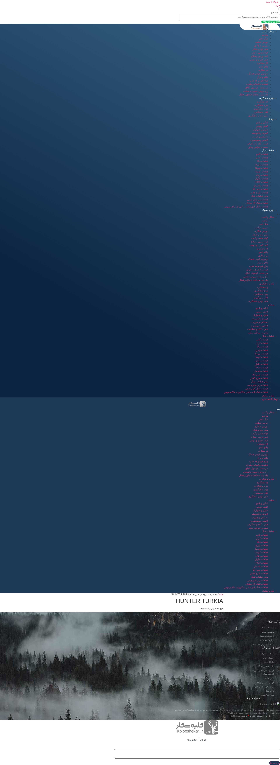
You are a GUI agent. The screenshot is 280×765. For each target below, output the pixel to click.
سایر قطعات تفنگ (259, 196)
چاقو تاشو (263, 66)
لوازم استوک (268, 210)
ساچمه (265, 35)
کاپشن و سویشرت (259, 140)
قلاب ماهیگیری (261, 112)
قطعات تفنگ (268, 150)
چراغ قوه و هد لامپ (258, 80)
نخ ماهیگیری (262, 101)
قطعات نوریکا (261, 168)
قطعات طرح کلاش (259, 192)
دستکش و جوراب (260, 136)
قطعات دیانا (262, 161)
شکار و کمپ (268, 31)
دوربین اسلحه (261, 42)
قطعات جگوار (261, 178)
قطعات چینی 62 (260, 189)
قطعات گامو (262, 154)
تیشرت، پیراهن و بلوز (258, 147)
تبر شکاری (263, 70)
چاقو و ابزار (262, 77)
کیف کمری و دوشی (258, 59)
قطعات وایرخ (262, 164)
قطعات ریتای (262, 175)
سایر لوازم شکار (260, 49)
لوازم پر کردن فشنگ (258, 73)
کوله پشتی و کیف (259, 52)
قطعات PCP (262, 182)
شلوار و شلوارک (260, 129)
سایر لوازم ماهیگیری (258, 115)
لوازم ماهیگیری (266, 98)
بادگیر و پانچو (262, 122)
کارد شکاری (262, 63)
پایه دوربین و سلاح (259, 56)
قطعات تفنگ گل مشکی (256, 203)
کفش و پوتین (262, 126)
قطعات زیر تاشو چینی (257, 199)
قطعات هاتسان (261, 185)
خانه (221, 594)
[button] (279, 8)
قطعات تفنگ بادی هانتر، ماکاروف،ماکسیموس (246, 206)
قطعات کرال (262, 157)
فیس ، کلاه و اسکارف (257, 143)
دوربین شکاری (261, 45)
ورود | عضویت (196, 739)
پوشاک (271, 119)
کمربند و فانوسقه (260, 133)
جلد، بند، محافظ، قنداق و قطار (253, 94)
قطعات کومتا (262, 171)
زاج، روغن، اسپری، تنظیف (255, 91)
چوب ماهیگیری (261, 108)
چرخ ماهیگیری (261, 105)
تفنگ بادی (263, 38)
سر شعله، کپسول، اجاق (256, 87)
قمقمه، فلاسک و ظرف (257, 84)
